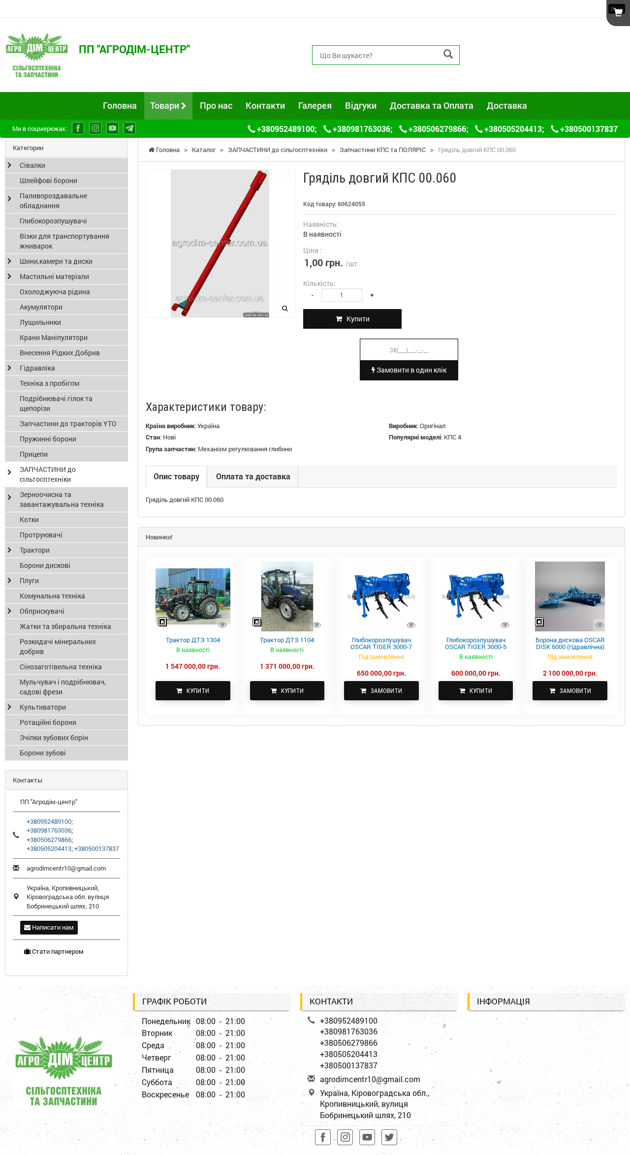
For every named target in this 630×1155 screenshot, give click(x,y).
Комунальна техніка (52, 595)
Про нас (216, 105)
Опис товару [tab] (176, 476)
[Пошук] (448, 54)
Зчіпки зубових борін (54, 737)
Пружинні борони (48, 438)
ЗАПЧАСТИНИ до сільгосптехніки (48, 474)
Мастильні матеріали (54, 276)
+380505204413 (507, 66)
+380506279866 (507, 55)
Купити (356, 318)
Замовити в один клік (410, 370)
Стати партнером (57, 951)
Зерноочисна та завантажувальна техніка (62, 499)
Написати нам (52, 927)
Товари (165, 105)
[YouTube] (112, 128)
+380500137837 (507, 77)
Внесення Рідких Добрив (60, 352)
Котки (29, 519)
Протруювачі (41, 534)
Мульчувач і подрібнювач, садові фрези (63, 686)
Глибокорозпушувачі (53, 220)
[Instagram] (95, 128)
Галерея (315, 105)
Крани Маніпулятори (54, 337)
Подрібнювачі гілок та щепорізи (56, 403)
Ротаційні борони (48, 722)
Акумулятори (41, 307)
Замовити (384, 690)
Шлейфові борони (48, 180)
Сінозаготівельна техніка (61, 666)
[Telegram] (130, 128)
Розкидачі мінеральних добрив (58, 646)
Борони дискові (45, 565)
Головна (120, 105)
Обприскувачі (42, 611)
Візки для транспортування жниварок (64, 240)
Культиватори (43, 707)
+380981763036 (507, 43)
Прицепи (34, 454)
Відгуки (361, 105)
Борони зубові (43, 752)
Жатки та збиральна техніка (65, 626)
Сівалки (32, 165)
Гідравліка (37, 368)
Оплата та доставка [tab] (253, 476)
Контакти (265, 105)
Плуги (29, 580)
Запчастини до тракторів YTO (68, 423)
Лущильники (40, 322)
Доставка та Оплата (431, 105)
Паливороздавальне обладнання (53, 200)
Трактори (35, 550)
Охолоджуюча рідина (55, 291)
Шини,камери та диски (56, 261)
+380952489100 (507, 32)
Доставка (507, 105)
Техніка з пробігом (49, 383)
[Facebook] (78, 128)
